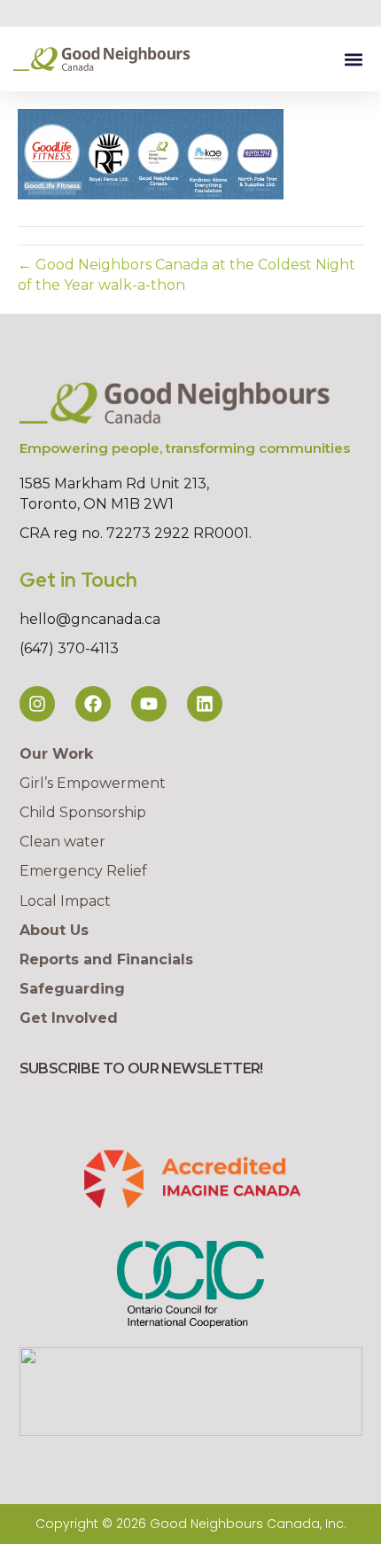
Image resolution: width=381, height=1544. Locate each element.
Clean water (62, 841)
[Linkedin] (204, 703)
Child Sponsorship (82, 812)
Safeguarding (72, 988)
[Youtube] (149, 703)
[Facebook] (93, 703)
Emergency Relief (83, 870)
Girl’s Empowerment (92, 783)
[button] (353, 59)
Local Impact (65, 901)
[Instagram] (37, 703)
